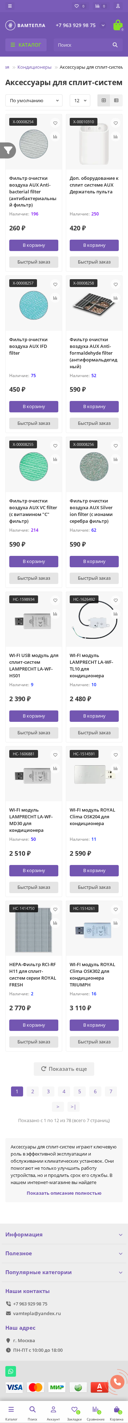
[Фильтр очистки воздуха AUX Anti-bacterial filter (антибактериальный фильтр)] (33, 143)
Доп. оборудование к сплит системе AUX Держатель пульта (94, 185)
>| (73, 1106)
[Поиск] (115, 45)
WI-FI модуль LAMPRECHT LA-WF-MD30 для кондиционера (31, 820)
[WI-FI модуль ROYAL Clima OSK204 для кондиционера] (94, 775)
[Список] (116, 100)
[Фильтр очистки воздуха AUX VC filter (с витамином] (33, 466)
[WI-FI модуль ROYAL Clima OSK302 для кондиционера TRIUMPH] (94, 930)
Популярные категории (38, 1272)
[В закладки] (55, 123)
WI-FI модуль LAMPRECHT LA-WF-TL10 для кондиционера (91, 665)
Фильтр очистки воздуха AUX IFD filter (28, 346)
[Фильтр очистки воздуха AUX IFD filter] (33, 304)
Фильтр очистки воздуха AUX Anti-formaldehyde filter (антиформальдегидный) (93, 353)
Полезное (18, 1253)
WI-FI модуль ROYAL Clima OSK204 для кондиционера (92, 817)
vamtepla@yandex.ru (37, 1313)
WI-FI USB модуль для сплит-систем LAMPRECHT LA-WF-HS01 (33, 665)
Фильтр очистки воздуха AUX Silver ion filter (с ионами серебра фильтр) (91, 510)
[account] (118, 6)
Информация (24, 1234)
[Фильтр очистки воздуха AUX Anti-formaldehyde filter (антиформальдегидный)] (94, 304)
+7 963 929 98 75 (76, 25)
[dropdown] (10, 6)
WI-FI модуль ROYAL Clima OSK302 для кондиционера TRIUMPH (92, 974)
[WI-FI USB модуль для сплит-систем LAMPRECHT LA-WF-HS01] (33, 621)
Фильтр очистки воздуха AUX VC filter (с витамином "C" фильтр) (33, 510)
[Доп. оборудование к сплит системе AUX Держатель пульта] (94, 143)
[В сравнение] (55, 136)
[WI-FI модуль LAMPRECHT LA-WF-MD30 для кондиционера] (33, 775)
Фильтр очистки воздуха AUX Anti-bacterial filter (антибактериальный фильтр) (33, 191)
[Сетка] (103, 100)
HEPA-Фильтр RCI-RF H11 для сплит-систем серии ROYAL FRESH (32, 974)
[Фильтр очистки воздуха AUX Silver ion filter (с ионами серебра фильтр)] (94, 466)
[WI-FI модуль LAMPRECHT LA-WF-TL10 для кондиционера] (94, 621)
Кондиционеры (34, 67)
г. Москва (24, 1340)
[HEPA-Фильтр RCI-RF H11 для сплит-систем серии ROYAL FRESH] (33, 930)
